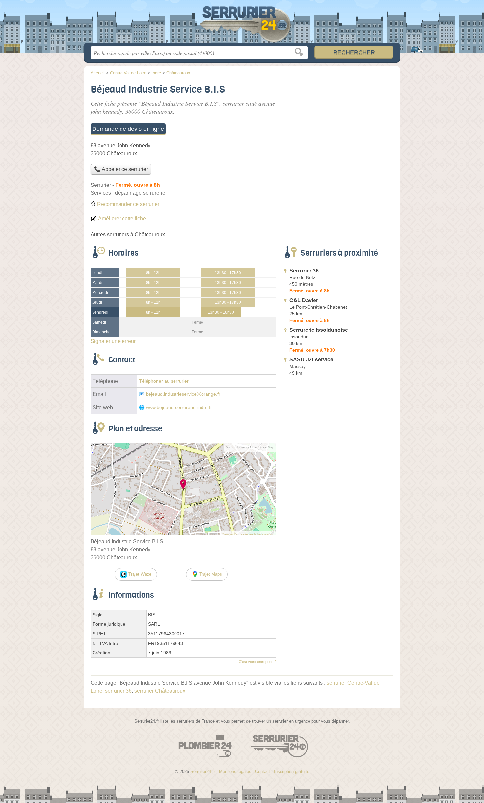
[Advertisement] (338, 532)
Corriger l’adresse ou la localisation (248, 534)
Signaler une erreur (113, 341)
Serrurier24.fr (242, 23)
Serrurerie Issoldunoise (318, 330)
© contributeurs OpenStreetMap (250, 447)
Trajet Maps (210, 574)
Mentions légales (235, 771)
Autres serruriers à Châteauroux (128, 234)
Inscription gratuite (291, 771)
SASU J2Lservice (311, 359)
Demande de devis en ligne (128, 129)
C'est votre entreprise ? (257, 662)
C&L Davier (303, 300)
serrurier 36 (118, 691)
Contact (262, 771)
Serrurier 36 (304, 270)
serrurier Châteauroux (159, 691)
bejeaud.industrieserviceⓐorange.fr (183, 394)
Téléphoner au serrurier (164, 381)
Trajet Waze (139, 574)
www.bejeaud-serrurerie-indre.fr (179, 407)
